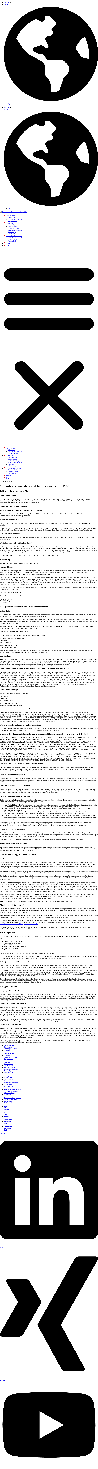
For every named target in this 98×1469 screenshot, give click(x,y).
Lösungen (9, 223)
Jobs (7, 245)
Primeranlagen (12, 232)
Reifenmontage (12, 233)
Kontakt (6, 2)
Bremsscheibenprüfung (15, 230)
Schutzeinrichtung (13, 239)
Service (8, 243)
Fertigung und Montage (15, 219)
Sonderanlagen (12, 225)
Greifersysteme (12, 226)
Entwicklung (11, 217)
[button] (49, 346)
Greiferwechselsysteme (15, 237)
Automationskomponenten (14, 236)
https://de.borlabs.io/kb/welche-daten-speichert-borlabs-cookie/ (19, 924)
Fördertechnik (12, 241)
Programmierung (13, 221)
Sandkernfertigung (13, 228)
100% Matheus (10, 216)
